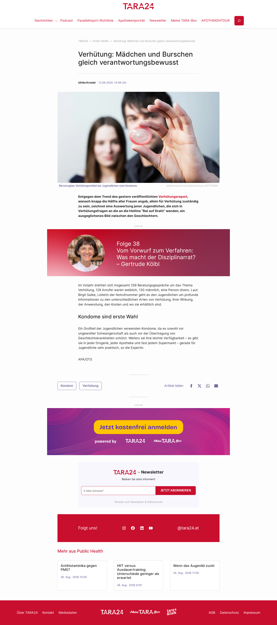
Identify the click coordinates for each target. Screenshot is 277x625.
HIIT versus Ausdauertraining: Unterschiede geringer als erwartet (138, 572)
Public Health (90, 551)
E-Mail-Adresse (94, 490)
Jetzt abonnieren (175, 490)
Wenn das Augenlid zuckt (194, 566)
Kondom (67, 386)
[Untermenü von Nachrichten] (56, 21)
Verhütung (91, 386)
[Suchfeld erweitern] (239, 21)
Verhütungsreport (172, 196)
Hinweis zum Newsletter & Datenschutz (138, 501)
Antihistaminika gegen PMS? (79, 568)
